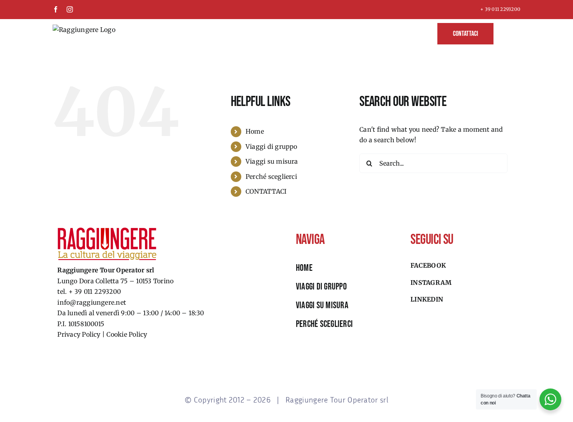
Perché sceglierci (271, 176)
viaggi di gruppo (321, 286)
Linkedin (426, 299)
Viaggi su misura (272, 161)
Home (255, 131)
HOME (304, 268)
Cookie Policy (126, 334)
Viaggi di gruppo (271, 146)
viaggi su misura (322, 305)
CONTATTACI (266, 191)
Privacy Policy (78, 334)
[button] (507, 33)
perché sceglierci (324, 324)
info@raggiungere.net (91, 302)
